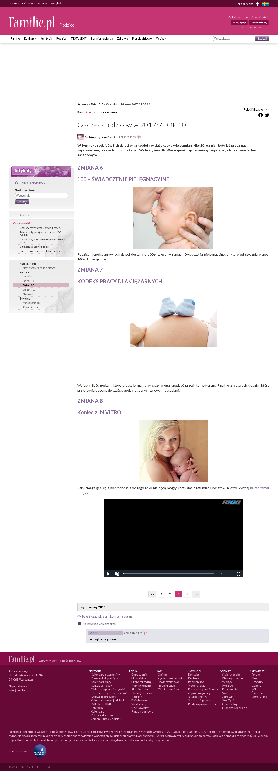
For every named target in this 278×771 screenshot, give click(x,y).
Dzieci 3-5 (28, 285)
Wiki (254, 689)
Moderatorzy (196, 685)
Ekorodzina (138, 678)
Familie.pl (91, 112)
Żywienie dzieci (32, 307)
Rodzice (61, 38)
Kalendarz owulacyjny (105, 674)
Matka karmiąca (32, 302)
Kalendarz (97, 711)
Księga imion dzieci (103, 696)
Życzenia (257, 693)
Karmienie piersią (102, 38)
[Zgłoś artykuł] (139, 137)
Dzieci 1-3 (28, 280)
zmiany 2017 (96, 607)
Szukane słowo (25, 190)
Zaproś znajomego (200, 693)
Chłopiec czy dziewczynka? (109, 693)
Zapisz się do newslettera (255, 26)
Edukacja (97, 708)
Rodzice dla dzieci (102, 715)
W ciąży (161, 38)
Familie (15, 38)
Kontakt (193, 674)
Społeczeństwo (168, 682)
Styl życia (46, 38)
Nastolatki (28, 294)
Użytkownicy (140, 708)
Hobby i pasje (167, 685)
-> (196, 594)
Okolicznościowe (169, 689)
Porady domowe (142, 711)
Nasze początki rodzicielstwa (39, 267)
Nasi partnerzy (197, 696)
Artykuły (25, 215)
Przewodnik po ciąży (104, 678)
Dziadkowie (139, 700)
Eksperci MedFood (234, 708)
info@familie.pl (18, 690)
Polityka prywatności (202, 704)
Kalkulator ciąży (101, 685)
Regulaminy (196, 682)
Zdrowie (122, 38)
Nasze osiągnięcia (200, 700)
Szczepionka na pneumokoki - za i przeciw (42, 251)
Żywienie (25, 298)
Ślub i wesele (140, 689)
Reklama (193, 678)
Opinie (162, 674)
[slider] (168, 573)
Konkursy (30, 38)
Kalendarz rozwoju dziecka (108, 700)
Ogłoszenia (139, 674)
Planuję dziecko (142, 38)
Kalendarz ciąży (101, 682)
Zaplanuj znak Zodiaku (106, 719)
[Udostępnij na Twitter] (267, 116)
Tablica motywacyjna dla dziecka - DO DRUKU (40, 233)
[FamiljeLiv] (265, 4)
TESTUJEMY (79, 38)
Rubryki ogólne (141, 685)
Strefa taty (138, 704)
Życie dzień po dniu (171, 678)
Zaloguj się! (239, 22)
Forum (256, 674)
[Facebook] (258, 4)
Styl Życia (228, 700)
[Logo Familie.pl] (32, 23)
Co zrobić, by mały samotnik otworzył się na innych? (43, 241)
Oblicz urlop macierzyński (108, 689)
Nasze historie (28, 263)
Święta (226, 693)
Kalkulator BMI (101, 704)
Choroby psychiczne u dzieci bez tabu (40, 227)
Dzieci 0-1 (28, 276)
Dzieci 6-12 (29, 289)
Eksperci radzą (141, 682)
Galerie (256, 685)
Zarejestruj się (258, 22)
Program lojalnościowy (203, 689)
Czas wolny (229, 704)
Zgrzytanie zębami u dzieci (34, 246)
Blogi (255, 678)
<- (152, 594)
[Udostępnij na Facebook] (260, 116)
